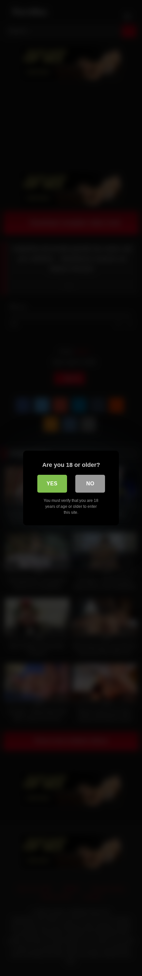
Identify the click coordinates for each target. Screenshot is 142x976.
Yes (52, 483)
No (90, 483)
